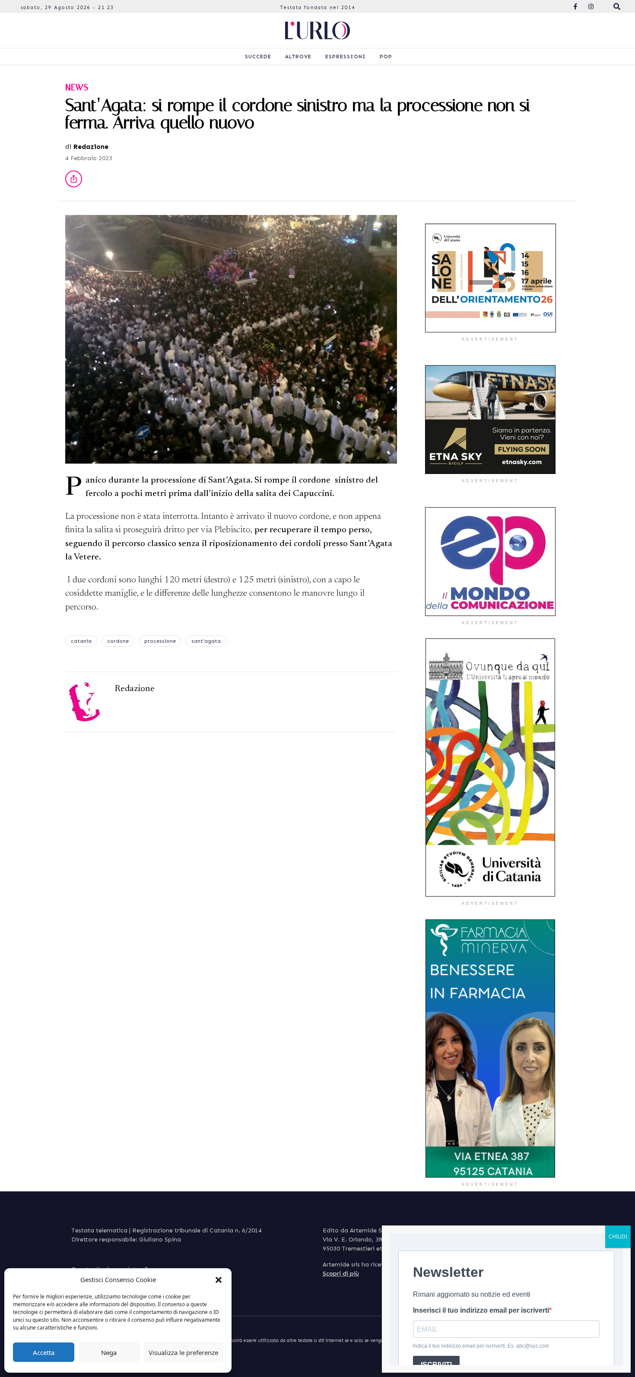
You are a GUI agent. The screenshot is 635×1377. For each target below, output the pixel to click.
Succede (258, 57)
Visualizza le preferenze (183, 1352)
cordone (118, 641)
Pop (386, 57)
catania (81, 641)
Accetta (43, 1352)
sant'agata (206, 641)
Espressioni (345, 57)
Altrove (298, 57)
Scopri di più (341, 1273)
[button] (218, 1279)
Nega (109, 1352)
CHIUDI (618, 1236)
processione (160, 641)
